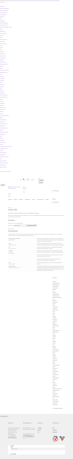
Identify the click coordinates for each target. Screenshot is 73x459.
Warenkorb (57, 0)
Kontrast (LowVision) (4, 162)
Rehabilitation (27, 199)
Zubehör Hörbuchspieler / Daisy (5, 27)
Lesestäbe (2, 35)
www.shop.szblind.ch (29, 436)
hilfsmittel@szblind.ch (12, 437)
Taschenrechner (3, 142)
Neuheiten (21, 199)
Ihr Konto (12, 445)
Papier (1, 37)
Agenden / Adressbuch (4, 132)
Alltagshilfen (2, 6)
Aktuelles (15, 199)
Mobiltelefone (2, 154)
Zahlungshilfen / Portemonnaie (6, 146)
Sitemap (40, 0)
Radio (1, 29)
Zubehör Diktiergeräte (4, 22)
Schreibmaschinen (3, 39)
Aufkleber (2, 60)
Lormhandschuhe (3, 14)
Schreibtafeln (2, 41)
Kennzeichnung (3, 55)
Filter (1, 74)
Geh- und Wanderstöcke (4, 115)
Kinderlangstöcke (3, 119)
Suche (43, 0)
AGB (53, 427)
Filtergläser (2, 76)
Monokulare (2, 93)
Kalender (1, 138)
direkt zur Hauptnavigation (33, 0)
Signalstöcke (2, 125)
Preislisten (40, 427)
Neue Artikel (2, 2)
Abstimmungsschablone (4, 8)
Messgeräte (2, 16)
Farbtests (2, 101)
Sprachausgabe (3, 165)
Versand (1, 144)
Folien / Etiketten (3, 33)
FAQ (38, 432)
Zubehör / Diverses (3, 43)
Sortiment (10, 199)
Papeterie (2, 130)
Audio (1, 18)
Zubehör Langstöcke (4, 127)
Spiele (1, 49)
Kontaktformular (40, 199)
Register (1, 66)
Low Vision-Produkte (4, 95)
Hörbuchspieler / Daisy (4, 25)
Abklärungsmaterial (3, 72)
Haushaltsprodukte (3, 12)
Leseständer (2, 103)
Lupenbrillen (2, 84)
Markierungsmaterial (4, 64)
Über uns (33, 199)
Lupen (1, 82)
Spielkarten (2, 51)
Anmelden (25, 188)
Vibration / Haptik (3, 167)
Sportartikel (2, 53)
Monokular (2, 90)
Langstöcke (2, 121)
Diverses (1, 47)
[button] (9, 207)
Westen (1, 68)
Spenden (47, 199)
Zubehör (1, 117)
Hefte (1, 136)
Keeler (1, 88)
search (24, 186)
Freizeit (1, 45)
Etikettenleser (2, 62)
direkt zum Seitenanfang (17, 0)
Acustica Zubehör (3, 160)
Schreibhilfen (2, 140)
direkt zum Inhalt (25, 0)
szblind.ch (32, 179)
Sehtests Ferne (3, 107)
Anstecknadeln (2, 57)
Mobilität (1, 111)
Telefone (1, 150)
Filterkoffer (2, 78)
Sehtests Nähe (2, 109)
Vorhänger (2, 80)
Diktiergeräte (2, 20)
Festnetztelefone (3, 152)
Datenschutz (55, 432)
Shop (20, 179)
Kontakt (39, 429)
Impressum (55, 429)
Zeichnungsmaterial (3, 148)
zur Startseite (10, 0)
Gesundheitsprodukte (4, 10)
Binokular (2, 86)
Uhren (1, 158)
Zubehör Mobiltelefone (4, 156)
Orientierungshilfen (3, 123)
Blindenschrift (2, 31)
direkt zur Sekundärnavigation (49, 0)
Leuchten (1, 105)
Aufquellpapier (2, 134)
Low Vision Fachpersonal (4, 70)
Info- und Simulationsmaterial (5, 171)
